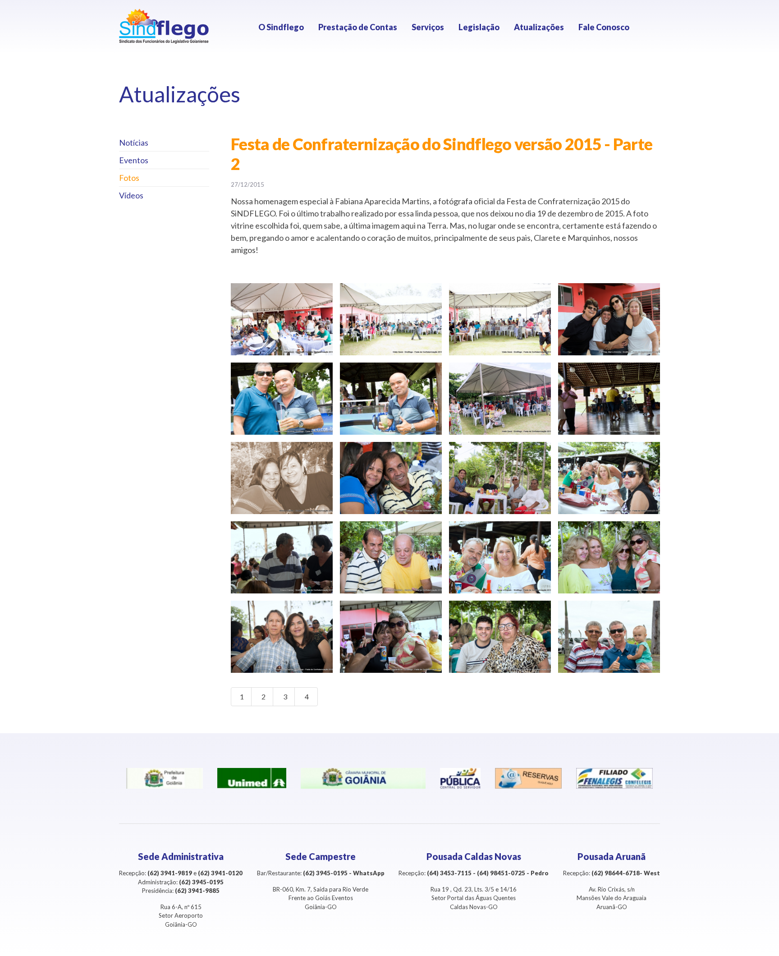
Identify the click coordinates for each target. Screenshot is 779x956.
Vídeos (131, 195)
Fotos (129, 178)
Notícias (133, 142)
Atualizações (539, 27)
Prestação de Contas (357, 27)
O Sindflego (281, 27)
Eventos (133, 160)
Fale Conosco (603, 27)
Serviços (428, 27)
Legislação (478, 27)
